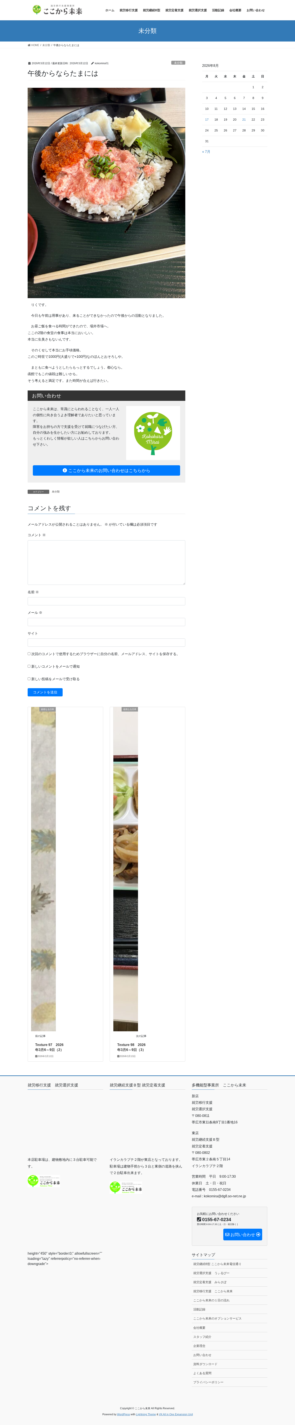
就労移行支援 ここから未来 (213, 1291)
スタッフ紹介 (202, 1337)
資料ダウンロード (205, 1364)
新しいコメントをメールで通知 (55, 666)
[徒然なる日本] (43, 869)
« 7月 (206, 152)
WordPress (123, 1414)
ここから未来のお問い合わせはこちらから (108, 470)
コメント (37, 535)
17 (207, 119)
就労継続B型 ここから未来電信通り (217, 1264)
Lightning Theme (146, 1414)
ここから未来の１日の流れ (211, 1300)
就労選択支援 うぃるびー (211, 1273)
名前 (33, 592)
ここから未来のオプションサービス (217, 1318)
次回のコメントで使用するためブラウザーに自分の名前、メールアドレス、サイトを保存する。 (105, 654)
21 (244, 119)
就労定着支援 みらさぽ (210, 1282)
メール (35, 612)
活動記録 (199, 1309)
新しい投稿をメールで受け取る (55, 679)
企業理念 (199, 1346)
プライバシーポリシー (208, 1382)
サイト (33, 633)
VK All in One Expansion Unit (176, 1414)
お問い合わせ (202, 1355)
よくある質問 (202, 1373)
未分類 (178, 62)
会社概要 (199, 1327)
